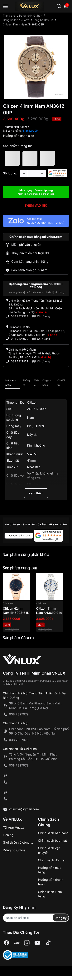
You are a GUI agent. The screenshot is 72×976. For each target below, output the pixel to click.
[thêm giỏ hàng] (16, 578)
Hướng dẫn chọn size (18, 136)
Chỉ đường (43, 316)
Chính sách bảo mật (52, 840)
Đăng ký (61, 918)
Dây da (32, 435)
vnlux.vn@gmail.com (24, 809)
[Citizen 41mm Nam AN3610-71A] (50, 587)
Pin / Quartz (36, 426)
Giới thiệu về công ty (18, 842)
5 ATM (31, 454)
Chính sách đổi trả (51, 860)
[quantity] (24, 173)
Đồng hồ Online (14, 850)
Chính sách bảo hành (53, 833)
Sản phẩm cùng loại (20, 568)
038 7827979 (19, 316)
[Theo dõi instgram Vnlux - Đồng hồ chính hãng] (27, 942)
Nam (30, 417)
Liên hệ (8, 835)
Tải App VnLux (13, 827)
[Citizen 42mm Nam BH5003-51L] (16, 587)
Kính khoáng (36, 445)
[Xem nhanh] (25, 578)
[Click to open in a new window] (36, 66)
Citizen (24, 126)
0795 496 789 (36, 222)
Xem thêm (36, 493)
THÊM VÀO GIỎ (36, 205)
